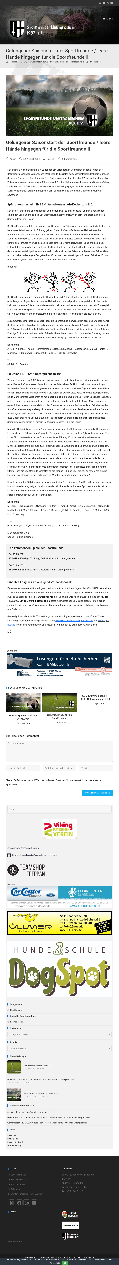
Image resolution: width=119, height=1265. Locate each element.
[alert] (59, 855)
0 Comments (41, 1069)
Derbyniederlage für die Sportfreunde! (59, 717)
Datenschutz (54, 1263)
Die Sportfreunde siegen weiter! (36, 1112)
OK (65, 1263)
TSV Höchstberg (18, 1184)
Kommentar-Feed (15, 1142)
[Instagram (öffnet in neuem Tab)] (108, 2)
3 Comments (27, 1083)
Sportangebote (17, 1021)
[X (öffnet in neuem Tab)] (100, 2)
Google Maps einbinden (15, 1241)
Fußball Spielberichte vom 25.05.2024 (23, 717)
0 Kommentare (69, 159)
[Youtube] (34, 1202)
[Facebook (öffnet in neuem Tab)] (104, 2)
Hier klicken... (16, 1010)
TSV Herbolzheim (18, 1179)
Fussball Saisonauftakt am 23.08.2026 (41, 1093)
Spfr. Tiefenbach (18, 1174)
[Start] (7, 61)
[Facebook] (19, 1202)
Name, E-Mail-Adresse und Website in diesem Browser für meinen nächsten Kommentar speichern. (54, 782)
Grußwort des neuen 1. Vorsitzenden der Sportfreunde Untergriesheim (40, 1079)
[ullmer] (59, 923)
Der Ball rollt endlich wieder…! (37, 1065)
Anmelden (11, 1135)
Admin (13, 159)
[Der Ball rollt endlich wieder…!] (14, 1067)
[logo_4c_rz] (59, 969)
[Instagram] (26, 1202)
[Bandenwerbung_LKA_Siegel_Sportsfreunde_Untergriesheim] (59, 664)
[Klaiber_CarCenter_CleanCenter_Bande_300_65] (59, 896)
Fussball (51, 159)
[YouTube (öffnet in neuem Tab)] (111, 2)
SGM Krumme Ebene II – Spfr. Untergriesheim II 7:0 (95, 698)
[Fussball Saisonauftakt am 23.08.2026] (14, 1094)
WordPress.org (14, 1145)
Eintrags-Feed (13, 1138)
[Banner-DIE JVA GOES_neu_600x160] (59, 281)
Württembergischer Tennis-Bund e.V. (27, 1193)
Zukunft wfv (16, 1189)
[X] (12, 1202)
